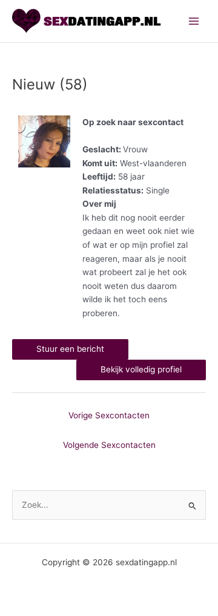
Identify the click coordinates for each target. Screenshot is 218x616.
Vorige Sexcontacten (109, 415)
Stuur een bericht (70, 349)
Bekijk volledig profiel (141, 369)
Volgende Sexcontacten (109, 445)
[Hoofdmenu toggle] (194, 21)
